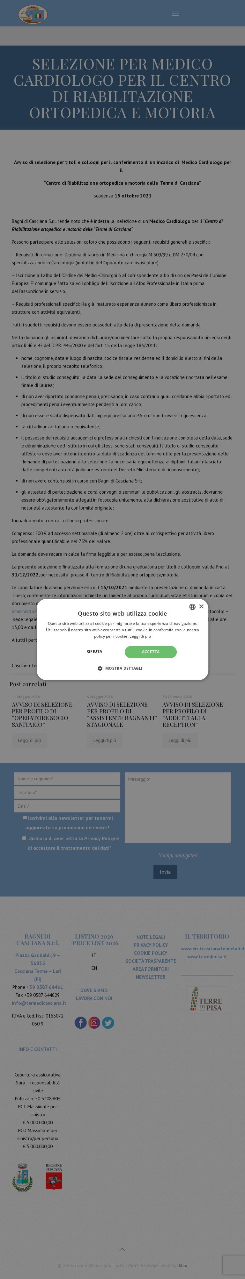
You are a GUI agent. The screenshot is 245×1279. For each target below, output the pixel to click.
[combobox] (192, 607)
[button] (122, 668)
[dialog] (122, 639)
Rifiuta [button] (94, 651)
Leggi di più (140, 636)
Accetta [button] (151, 651)
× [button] (201, 606)
